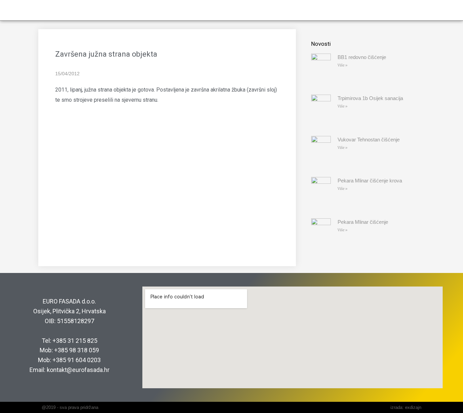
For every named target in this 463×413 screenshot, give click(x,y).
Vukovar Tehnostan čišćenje (369, 139)
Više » (342, 65)
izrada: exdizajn (405, 407)
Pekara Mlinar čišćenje (363, 222)
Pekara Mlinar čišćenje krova (370, 180)
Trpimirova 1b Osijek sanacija (370, 98)
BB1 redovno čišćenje (362, 57)
